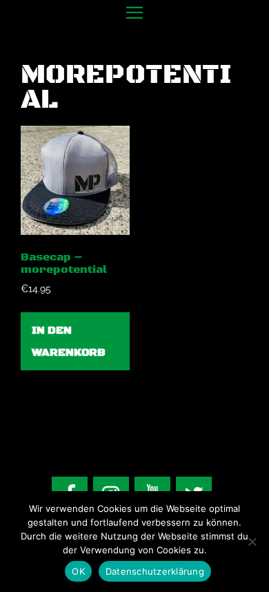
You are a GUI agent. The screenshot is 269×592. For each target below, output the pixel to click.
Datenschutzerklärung (155, 571)
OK (78, 571)
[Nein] (252, 541)
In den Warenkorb (69, 341)
